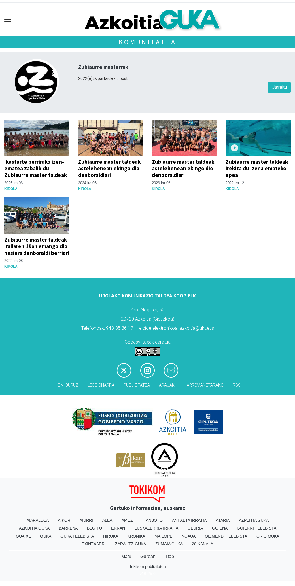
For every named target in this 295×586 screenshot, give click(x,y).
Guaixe (23, 536)
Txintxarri (94, 544)
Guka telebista (77, 536)
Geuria (195, 528)
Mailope (163, 536)
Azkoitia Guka (34, 528)
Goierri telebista (256, 528)
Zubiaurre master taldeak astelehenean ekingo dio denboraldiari (109, 168)
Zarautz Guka (130, 544)
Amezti (129, 520)
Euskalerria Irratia (156, 528)
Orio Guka (267, 536)
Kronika (136, 536)
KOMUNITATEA (147, 41)
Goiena (220, 528)
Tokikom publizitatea (147, 566)
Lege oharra (101, 385)
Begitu (94, 528)
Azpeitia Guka (254, 520)
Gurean (148, 556)
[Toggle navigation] (8, 19)
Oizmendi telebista (226, 536)
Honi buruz (66, 385)
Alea (107, 520)
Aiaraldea (38, 520)
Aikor (64, 520)
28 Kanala (202, 544)
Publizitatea (137, 385)
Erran (118, 528)
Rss (237, 385)
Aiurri (86, 520)
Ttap (169, 556)
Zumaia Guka (169, 544)
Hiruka (110, 536)
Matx (126, 556)
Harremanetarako (204, 385)
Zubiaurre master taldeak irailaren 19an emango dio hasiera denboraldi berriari (36, 246)
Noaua (188, 536)
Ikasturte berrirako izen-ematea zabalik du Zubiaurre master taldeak (35, 168)
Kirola (11, 189)
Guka (45, 536)
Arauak (167, 385)
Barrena (68, 528)
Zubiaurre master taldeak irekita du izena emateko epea (257, 168)
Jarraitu (279, 87)
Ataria (223, 520)
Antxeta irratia (189, 520)
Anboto (154, 520)
